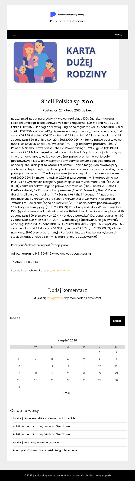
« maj (66, 393)
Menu (118, 35)
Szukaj (15, 318)
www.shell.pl (61, 270)
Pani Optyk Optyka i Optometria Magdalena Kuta (45, 450)
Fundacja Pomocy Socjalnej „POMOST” (37, 442)
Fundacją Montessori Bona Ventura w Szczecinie (44, 418)
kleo (89, 110)
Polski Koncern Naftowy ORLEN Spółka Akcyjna (42, 426)
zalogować (54, 298)
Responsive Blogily (78, 475)
